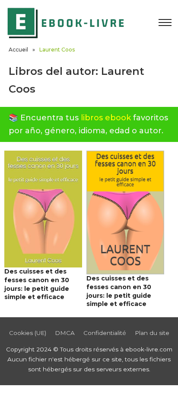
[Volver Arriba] (152, 374)
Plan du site (152, 332)
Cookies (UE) (27, 332)
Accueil (18, 49)
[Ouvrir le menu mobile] (165, 22)
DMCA (65, 332)
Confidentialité (104, 332)
